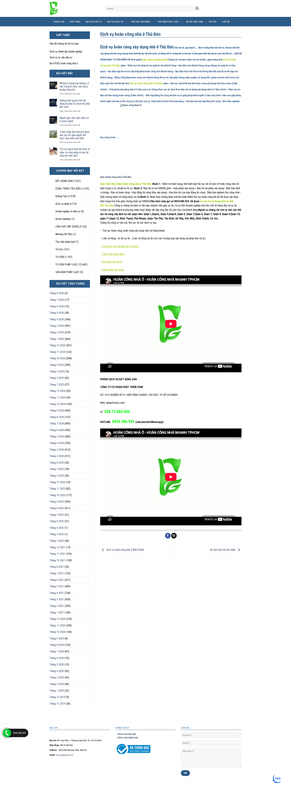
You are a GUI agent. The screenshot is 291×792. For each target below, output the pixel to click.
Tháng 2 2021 (57, 606)
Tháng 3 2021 (57, 599)
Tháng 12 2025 (57, 345)
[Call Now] (7, 733)
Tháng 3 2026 (57, 325)
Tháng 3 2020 (57, 677)
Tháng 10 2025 (57, 358)
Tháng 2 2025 (57, 378)
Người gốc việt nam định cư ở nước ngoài (74, 119)
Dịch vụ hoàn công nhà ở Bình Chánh (125, 549)
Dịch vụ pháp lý (94, 21)
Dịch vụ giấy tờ (115, 21)
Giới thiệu (75, 21)
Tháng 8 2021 (57, 566)
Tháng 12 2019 (57, 697)
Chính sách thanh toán (126, 737)
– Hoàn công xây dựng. (112, 269)
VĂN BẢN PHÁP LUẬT (67, 272)
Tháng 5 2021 (57, 586)
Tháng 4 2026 (57, 319)
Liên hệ (226, 21)
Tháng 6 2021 (57, 580)
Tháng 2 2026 (57, 332)
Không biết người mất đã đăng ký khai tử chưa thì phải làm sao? (75, 104)
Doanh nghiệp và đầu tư (67, 211)
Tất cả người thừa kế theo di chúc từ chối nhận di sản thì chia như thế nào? (75, 152)
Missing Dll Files (63, 234)
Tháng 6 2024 (57, 430)
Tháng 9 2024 (57, 410)
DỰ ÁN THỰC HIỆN (194, 21)
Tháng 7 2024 (57, 423)
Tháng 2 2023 (57, 475)
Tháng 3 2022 (57, 534)
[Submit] (197, 8)
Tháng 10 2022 (57, 495)
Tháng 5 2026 (57, 312)
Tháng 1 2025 (57, 384)
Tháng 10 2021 (57, 560)
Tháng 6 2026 (57, 306)
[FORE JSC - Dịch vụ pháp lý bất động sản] (75, 8)
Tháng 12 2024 (57, 391)
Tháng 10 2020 (57, 632)
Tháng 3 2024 (57, 449)
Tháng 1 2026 (57, 339)
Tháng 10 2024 (57, 404)
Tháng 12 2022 (57, 482)
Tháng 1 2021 (57, 612)
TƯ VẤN (59, 257)
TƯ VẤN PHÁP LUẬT (66, 264)
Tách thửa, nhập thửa (113, 254)
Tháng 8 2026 (57, 293)
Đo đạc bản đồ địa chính (223, 549)
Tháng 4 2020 (57, 671)
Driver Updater (63, 219)
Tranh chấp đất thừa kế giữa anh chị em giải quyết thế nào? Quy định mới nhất (74, 135)
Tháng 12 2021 (57, 547)
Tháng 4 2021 (57, 593)
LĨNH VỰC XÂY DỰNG (140, 21)
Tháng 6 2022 (57, 521)
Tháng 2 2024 (57, 456)
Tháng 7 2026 (57, 299)
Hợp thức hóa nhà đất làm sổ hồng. (120, 246)
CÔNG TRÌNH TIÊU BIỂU (68, 188)
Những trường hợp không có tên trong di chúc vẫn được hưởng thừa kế (74, 86)
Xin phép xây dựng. (112, 261)
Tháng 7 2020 (57, 651)
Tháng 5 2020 (57, 664)
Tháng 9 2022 (57, 501)
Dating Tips (61, 196)
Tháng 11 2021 (57, 553)
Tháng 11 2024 (57, 397)
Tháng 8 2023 (57, 462)
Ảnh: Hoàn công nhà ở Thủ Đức (116, 177)
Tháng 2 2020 (57, 684)
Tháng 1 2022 (57, 540)
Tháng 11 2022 (57, 488)
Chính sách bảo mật (125, 734)
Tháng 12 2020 (57, 619)
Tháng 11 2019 (57, 703)
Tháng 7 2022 (57, 514)
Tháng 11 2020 (57, 625)
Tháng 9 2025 (57, 365)
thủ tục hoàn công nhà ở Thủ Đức (146, 83)
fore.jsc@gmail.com (64, 755)
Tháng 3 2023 (57, 469)
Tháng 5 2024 (57, 436)
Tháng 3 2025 (57, 371)
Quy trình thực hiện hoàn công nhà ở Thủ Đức (126, 183)
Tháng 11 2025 (57, 352)
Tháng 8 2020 (57, 645)
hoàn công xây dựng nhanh (155, 59)
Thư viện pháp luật (168, 21)
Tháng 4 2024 (57, 443)
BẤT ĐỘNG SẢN (63, 181)
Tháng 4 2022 (57, 527)
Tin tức (212, 21)
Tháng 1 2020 (57, 690)
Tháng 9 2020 (57, 638)
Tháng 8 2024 (57, 417)
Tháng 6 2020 (57, 658)
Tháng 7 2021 (57, 573)
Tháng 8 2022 (57, 508)
